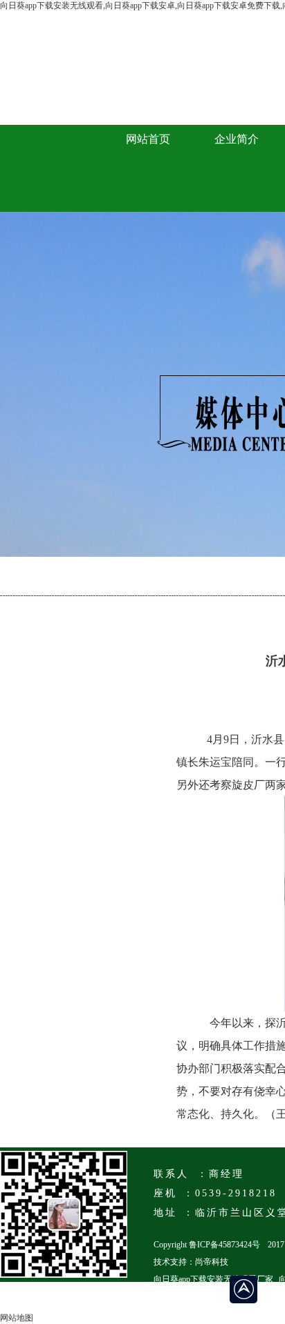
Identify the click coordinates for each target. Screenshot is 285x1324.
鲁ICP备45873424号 (224, 1244)
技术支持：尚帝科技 (191, 1262)
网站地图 (16, 1318)
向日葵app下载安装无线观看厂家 (213, 1279)
